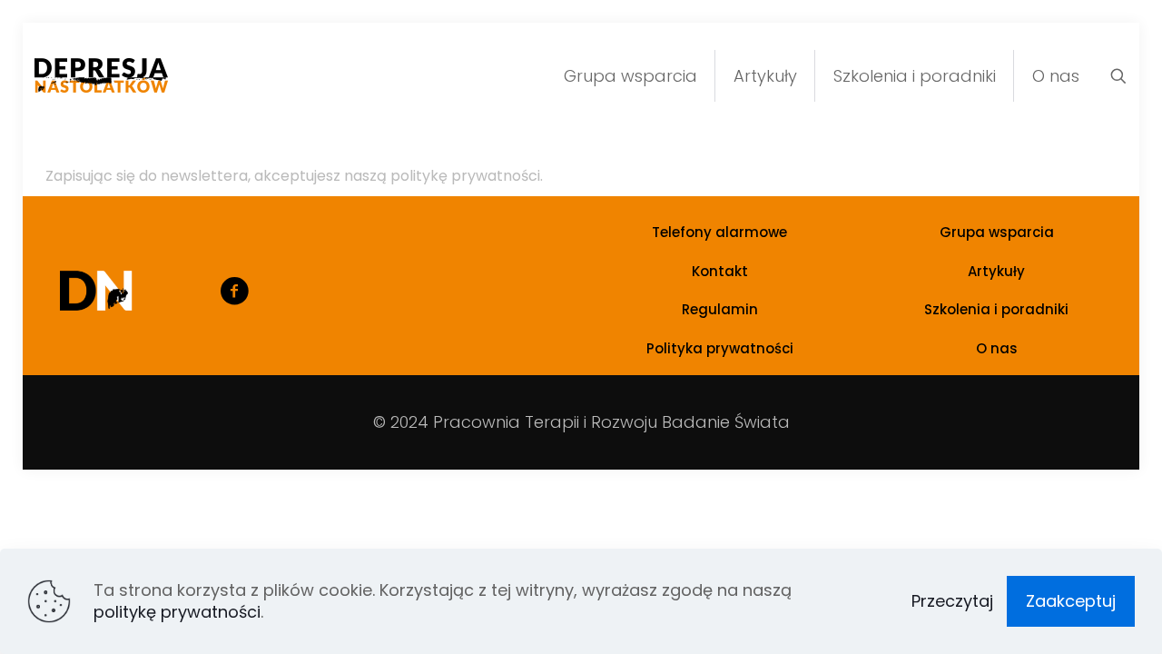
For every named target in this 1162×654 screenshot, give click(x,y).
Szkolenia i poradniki (996, 309)
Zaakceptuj (1071, 601)
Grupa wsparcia (997, 232)
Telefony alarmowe (719, 232)
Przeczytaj (952, 601)
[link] (96, 290)
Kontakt (720, 271)
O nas (997, 348)
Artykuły (996, 271)
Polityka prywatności (719, 348)
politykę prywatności (177, 611)
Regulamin (720, 309)
